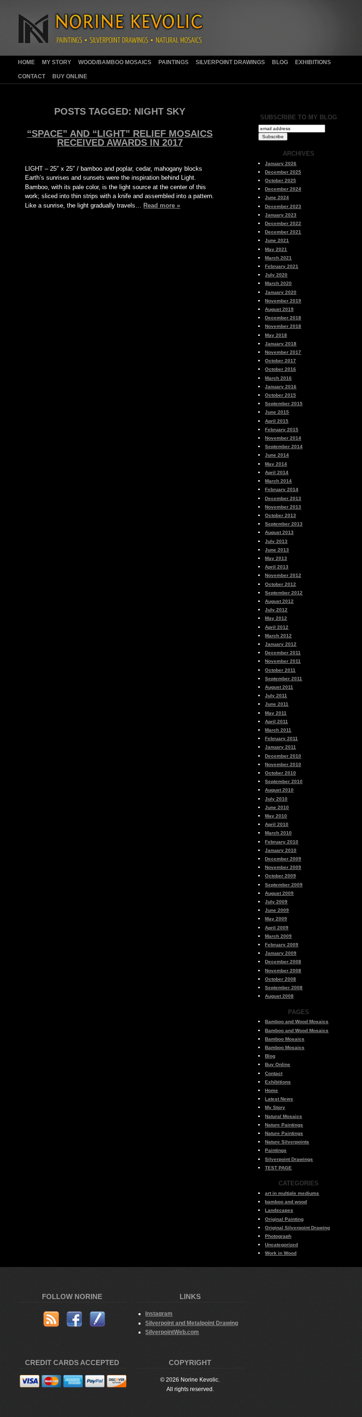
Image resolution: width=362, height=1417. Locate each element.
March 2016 (278, 378)
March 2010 (278, 832)
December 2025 (283, 172)
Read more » (161, 205)
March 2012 (278, 635)
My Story (56, 62)
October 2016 (280, 369)
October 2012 (280, 584)
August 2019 (279, 309)
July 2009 (276, 901)
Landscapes (279, 1210)
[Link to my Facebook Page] (74, 1320)
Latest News (279, 1098)
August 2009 (279, 893)
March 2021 (278, 257)
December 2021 (283, 231)
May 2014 (276, 464)
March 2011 (278, 730)
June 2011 (276, 704)
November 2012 (283, 575)
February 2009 (281, 944)
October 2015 (280, 395)
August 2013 (279, 532)
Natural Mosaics (283, 1116)
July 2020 (276, 274)
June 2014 (277, 455)
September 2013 (284, 523)
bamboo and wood (286, 1201)
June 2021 (277, 240)
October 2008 (280, 979)
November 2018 (283, 326)
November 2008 (283, 970)
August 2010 (279, 789)
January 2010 (280, 850)
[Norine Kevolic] (117, 53)
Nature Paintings (284, 1124)
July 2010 (276, 798)
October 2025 (280, 180)
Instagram (159, 1313)
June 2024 (277, 197)
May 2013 (276, 558)
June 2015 (277, 412)
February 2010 (281, 841)
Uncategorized (281, 1244)
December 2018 (283, 317)
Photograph (278, 1236)
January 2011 (280, 747)
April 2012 (276, 627)
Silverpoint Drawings (230, 62)
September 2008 (284, 987)
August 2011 (279, 687)
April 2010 (276, 824)
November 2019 (283, 300)
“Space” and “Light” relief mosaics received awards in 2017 (120, 138)
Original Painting (284, 1219)
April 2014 (276, 472)
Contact (31, 76)
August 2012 (279, 601)
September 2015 (284, 403)
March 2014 (278, 480)
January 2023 (280, 214)
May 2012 (276, 618)
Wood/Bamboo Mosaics (114, 62)
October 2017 (280, 360)
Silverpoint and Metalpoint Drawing (191, 1323)
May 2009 (276, 918)
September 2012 (284, 592)
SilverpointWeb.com (172, 1332)
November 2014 (283, 438)
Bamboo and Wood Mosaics (297, 1021)
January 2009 (280, 953)
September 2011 (283, 678)
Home (26, 62)
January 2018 (280, 343)
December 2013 (283, 498)
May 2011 (276, 713)
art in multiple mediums (292, 1193)
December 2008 (283, 961)
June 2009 (277, 910)
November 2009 (283, 867)
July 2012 (276, 609)
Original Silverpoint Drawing (297, 1227)
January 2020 (280, 292)
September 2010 (284, 781)
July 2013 (276, 541)
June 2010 (277, 807)
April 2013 (276, 566)
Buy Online (69, 76)
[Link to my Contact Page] (97, 1320)
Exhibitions (313, 62)
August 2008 (279, 996)
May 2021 (276, 249)
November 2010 (283, 764)
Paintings (173, 62)
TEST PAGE (278, 1167)
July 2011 (276, 695)
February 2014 (281, 489)
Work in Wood (280, 1253)
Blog (280, 62)
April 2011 (276, 721)
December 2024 (283, 189)
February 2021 (281, 266)
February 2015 (281, 429)
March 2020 (278, 283)
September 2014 (284, 446)
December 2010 (283, 756)
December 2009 (283, 858)
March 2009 (278, 936)
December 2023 (283, 206)
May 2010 (276, 815)
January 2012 (280, 644)
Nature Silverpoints (287, 1141)
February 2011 (281, 738)
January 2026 (280, 163)
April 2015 (276, 421)
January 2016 (280, 386)
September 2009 (284, 884)
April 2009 (276, 927)
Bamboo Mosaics (284, 1039)
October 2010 (280, 772)
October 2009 (280, 875)
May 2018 (276, 335)
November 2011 (283, 661)
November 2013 (283, 506)
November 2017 (283, 352)
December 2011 (283, 652)
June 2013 (277, 549)
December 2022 (283, 223)
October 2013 (280, 515)
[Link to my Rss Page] (51, 1320)
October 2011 (280, 670)
